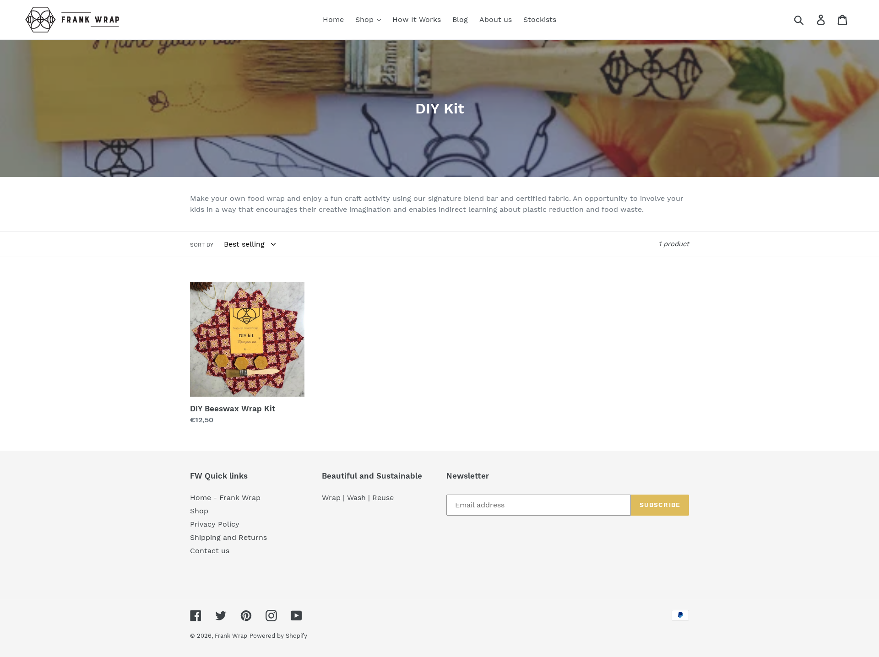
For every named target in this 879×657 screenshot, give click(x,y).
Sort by (201, 245)
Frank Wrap (231, 635)
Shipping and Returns (228, 537)
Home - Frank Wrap (225, 497)
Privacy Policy (214, 524)
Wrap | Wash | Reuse (358, 497)
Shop (199, 510)
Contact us (209, 550)
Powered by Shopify (278, 635)
